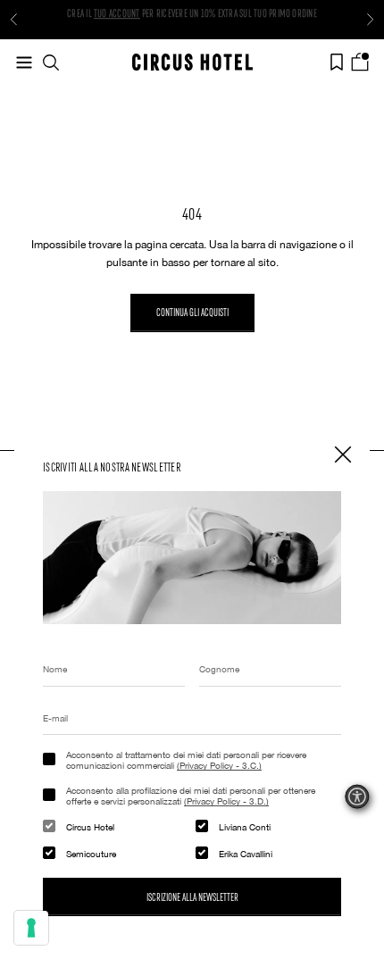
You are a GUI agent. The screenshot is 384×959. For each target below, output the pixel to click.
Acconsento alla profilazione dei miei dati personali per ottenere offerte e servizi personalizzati (190, 795)
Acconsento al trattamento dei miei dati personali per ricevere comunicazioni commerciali (186, 760)
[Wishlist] (336, 62)
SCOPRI (108, 24)
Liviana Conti (245, 826)
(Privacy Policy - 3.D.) (226, 801)
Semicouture (91, 853)
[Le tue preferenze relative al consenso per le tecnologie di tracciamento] (31, 928)
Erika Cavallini (245, 853)
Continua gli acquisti (192, 311)
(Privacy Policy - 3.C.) (219, 765)
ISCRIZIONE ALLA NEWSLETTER (192, 896)
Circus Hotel (90, 826)
